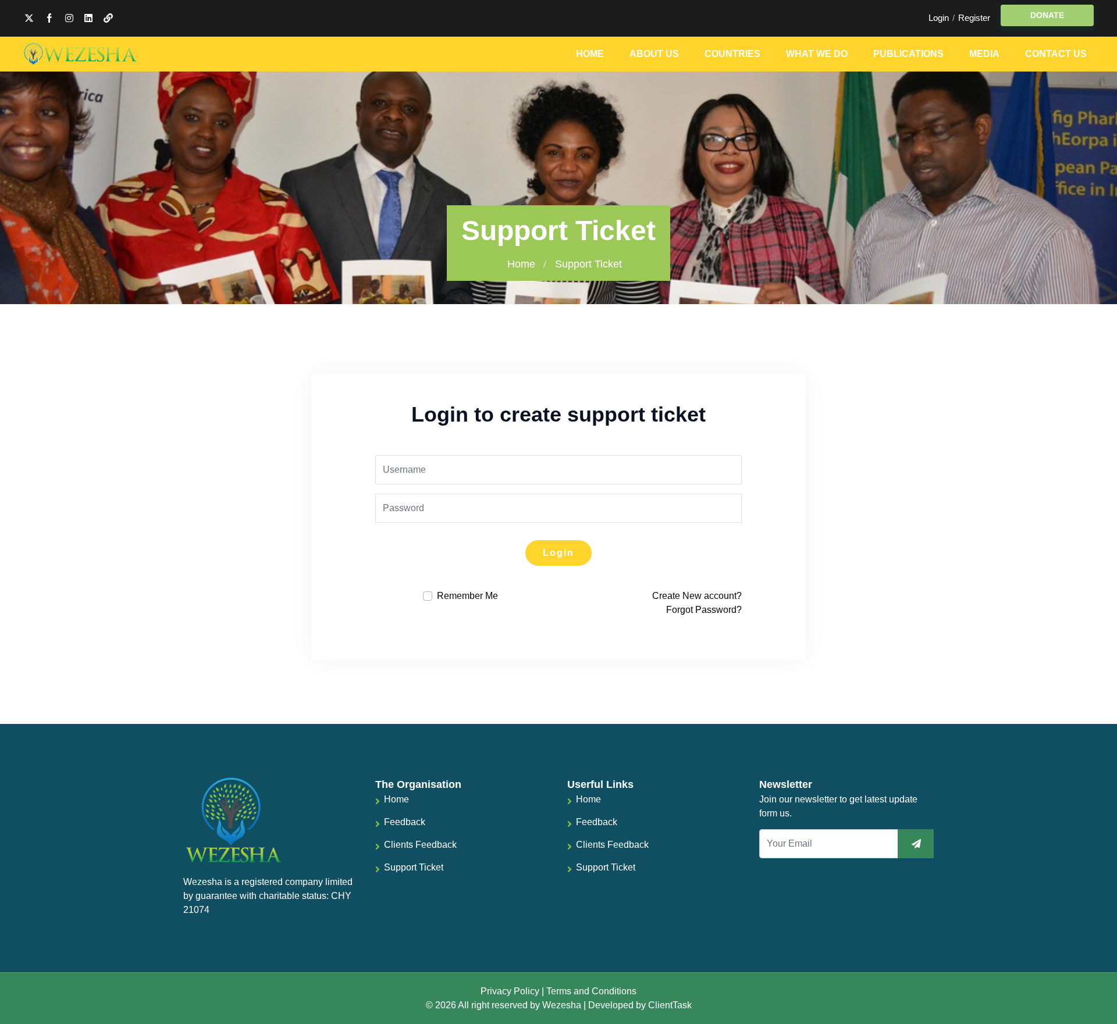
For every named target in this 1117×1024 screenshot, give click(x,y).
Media (984, 54)
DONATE (1047, 15)
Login (939, 18)
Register (974, 18)
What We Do (817, 54)
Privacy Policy (510, 991)
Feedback (404, 822)
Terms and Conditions (591, 991)
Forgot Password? (704, 610)
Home (590, 54)
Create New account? (697, 596)
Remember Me (467, 596)
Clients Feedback (420, 845)
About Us (654, 54)
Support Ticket (413, 867)
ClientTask (670, 1005)
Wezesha (561, 1005)
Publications (908, 54)
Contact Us (1056, 54)
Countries (732, 54)
